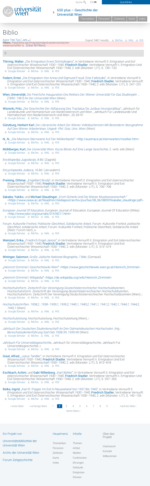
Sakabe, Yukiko (13, 197)
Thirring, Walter (13, 61)
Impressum (109, 446)
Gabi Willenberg (44, 372)
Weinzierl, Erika (13, 240)
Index (142, 18)
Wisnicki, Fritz (12, 108)
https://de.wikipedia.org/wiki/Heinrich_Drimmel (78, 277)
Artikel (76, 448)
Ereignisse (78, 472)
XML (131, 40)
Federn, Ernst (12, 78)
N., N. (6, 139)
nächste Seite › (128, 406)
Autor (6, 40)
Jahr (24, 40)
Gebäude (78, 467)
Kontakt (107, 451)
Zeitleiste (119, 18)
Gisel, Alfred (11, 356)
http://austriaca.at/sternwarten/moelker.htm (108, 139)
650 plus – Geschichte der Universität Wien (77, 12)
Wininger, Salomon (15, 257)
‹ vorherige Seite (38, 406)
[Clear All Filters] (35, 45)
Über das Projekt (108, 435)
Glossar (77, 477)
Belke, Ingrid (11, 389)
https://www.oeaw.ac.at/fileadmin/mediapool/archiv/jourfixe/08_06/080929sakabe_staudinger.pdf (75, 200)
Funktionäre (80, 457)
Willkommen (110, 456)
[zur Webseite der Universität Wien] (22, 11)
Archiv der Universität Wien (21, 452)
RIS (141, 40)
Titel (12, 40)
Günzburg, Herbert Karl (18, 125)
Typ (18, 40)
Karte (132, 18)
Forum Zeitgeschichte (18, 460)
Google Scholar (16, 71)
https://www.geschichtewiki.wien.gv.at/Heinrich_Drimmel (100, 267)
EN (92, 2)
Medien (77, 452)
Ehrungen (78, 462)
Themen (77, 443)
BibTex (119, 40)
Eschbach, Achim (14, 372)
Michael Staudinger (44, 197)
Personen (104, 18)
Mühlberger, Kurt (14, 149)
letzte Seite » (73, 410)
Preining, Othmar (14, 180)
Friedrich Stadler (76, 65)
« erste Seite (17, 406)
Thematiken (87, 18)
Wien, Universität (14, 94)
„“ (49, 61)
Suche (79, 2)
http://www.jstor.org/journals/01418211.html (39, 213)
